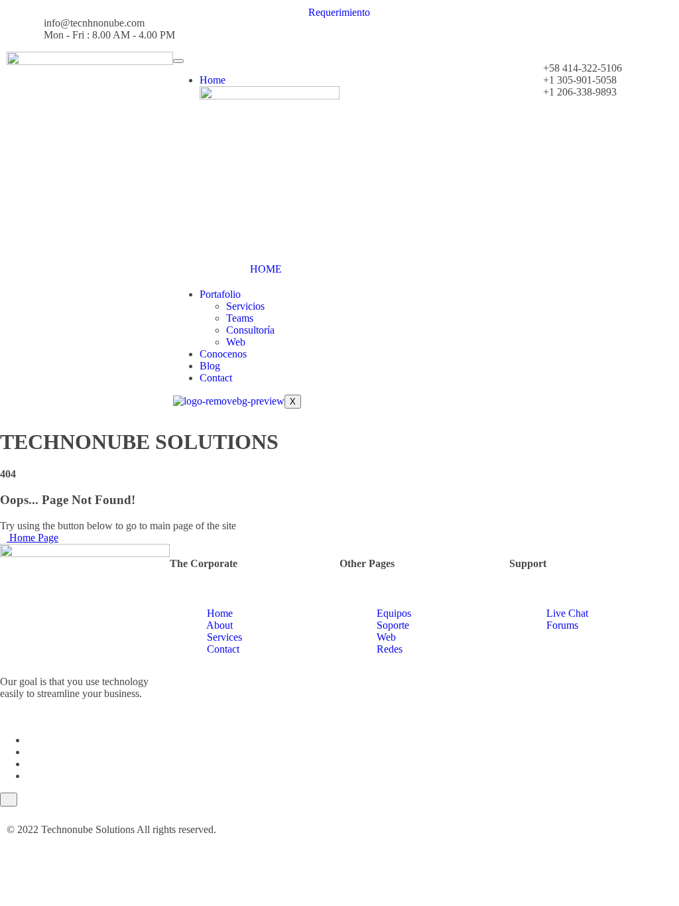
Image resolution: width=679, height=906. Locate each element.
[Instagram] (30, 775)
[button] (343, 57)
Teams (239, 318)
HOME (266, 269)
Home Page (32, 537)
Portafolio (220, 294)
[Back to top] (8, 800)
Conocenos (223, 353)
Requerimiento (339, 12)
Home (212, 80)
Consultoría (250, 330)
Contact (216, 377)
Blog (210, 365)
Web (235, 342)
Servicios (245, 306)
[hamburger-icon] (178, 61)
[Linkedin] (30, 763)
